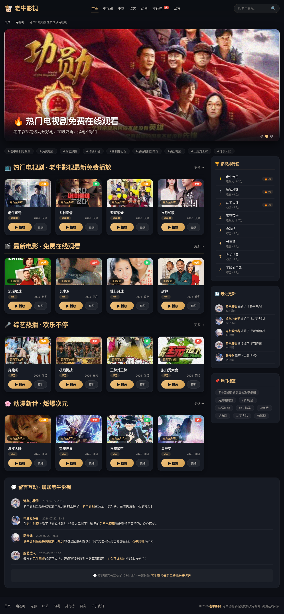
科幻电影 (248, 400)
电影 (121, 8)
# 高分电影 (175, 151)
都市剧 (222, 416)
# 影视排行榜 (118, 151)
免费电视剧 (225, 400)
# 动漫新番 (93, 151)
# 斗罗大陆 (224, 151)
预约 (40, 227)
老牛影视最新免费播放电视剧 (237, 392)
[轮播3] (271, 136)
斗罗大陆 (242, 416)
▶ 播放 (20, 227)
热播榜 (261, 416)
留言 (177, 8)
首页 (94, 8)
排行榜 (160, 8)
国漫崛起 (224, 408)
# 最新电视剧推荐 (147, 151)
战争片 (264, 408)
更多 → (199, 167)
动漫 (144, 8)
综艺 (132, 8)
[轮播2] (266, 136)
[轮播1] (261, 136)
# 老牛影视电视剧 (19, 151)
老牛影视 (21, 8)
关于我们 (97, 606)
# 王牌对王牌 (199, 151)
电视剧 (108, 8)
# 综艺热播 (70, 151)
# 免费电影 (47, 151)
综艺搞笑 (245, 408)
